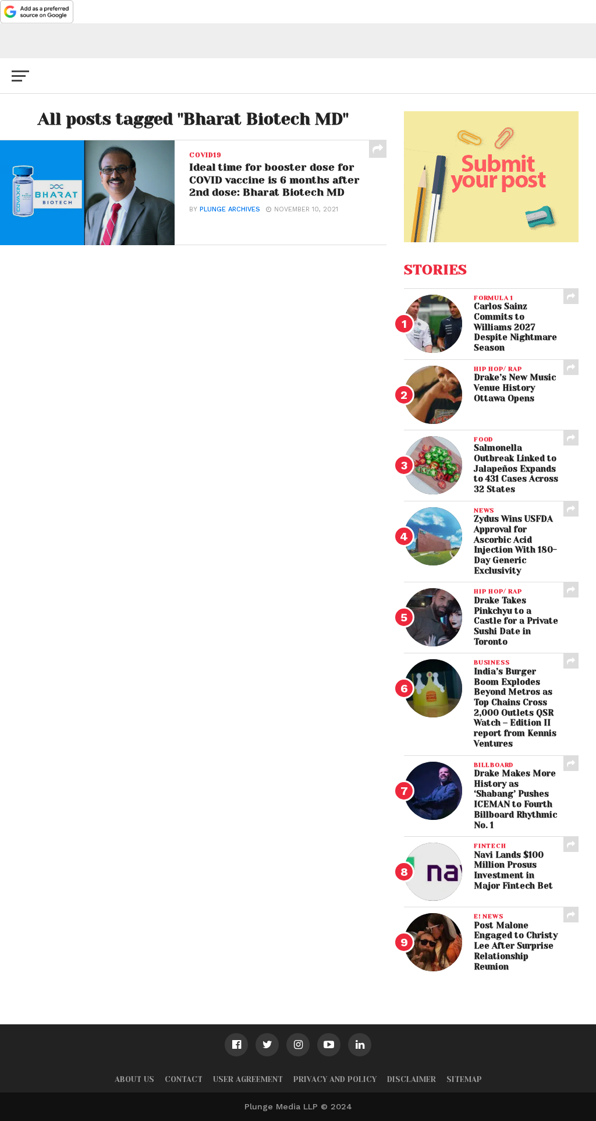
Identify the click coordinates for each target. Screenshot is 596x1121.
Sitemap (464, 1079)
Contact (184, 1079)
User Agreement (248, 1079)
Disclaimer (411, 1079)
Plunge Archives (230, 209)
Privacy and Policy (335, 1079)
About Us (134, 1079)
